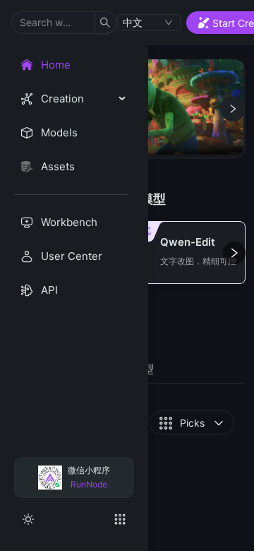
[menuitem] (70, 65)
